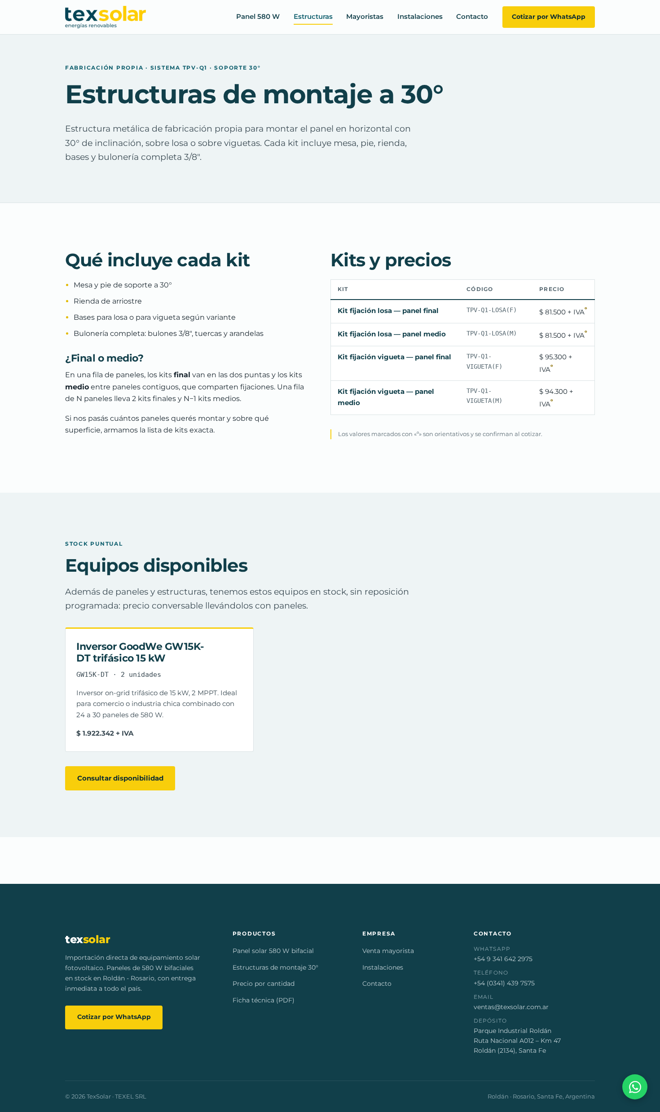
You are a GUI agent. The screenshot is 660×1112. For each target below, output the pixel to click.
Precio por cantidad (264, 984)
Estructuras (313, 17)
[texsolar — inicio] (105, 17)
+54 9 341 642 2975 (503, 959)
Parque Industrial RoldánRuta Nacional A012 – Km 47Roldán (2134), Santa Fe (517, 1040)
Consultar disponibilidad (120, 778)
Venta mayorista (388, 951)
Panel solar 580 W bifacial (273, 951)
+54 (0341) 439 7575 (504, 983)
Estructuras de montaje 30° (275, 967)
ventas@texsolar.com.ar (511, 1007)
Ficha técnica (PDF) (264, 1000)
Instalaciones (420, 17)
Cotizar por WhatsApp (548, 17)
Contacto (472, 17)
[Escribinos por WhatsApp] (634, 1086)
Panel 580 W (258, 17)
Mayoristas (364, 17)
